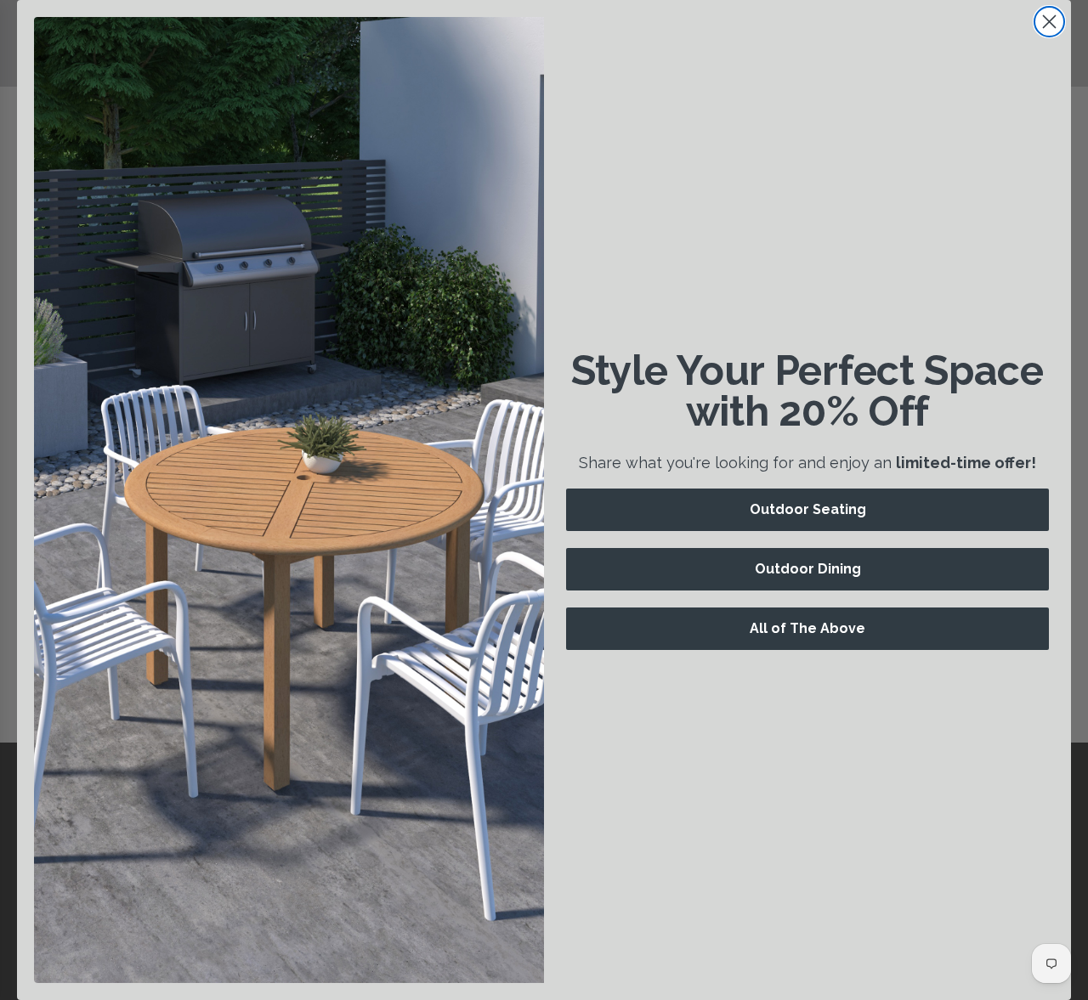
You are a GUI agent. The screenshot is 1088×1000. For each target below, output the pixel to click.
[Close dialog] (1049, 22)
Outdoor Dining (808, 569)
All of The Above (807, 628)
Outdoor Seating (808, 509)
